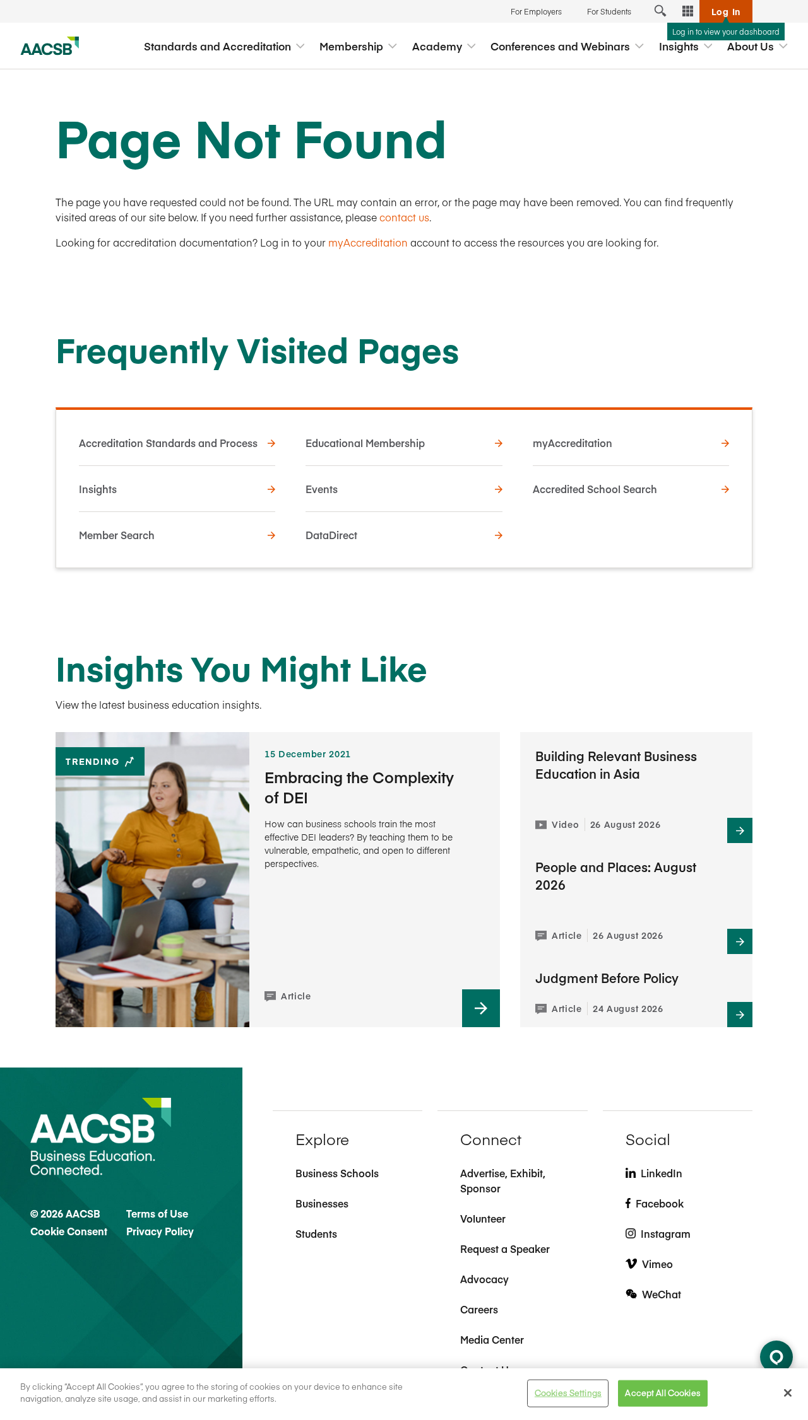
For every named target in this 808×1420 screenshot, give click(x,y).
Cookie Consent (68, 1231)
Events (322, 489)
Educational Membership (365, 443)
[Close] (788, 1393)
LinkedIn (661, 1173)
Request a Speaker (505, 1248)
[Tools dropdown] (688, 11)
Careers (479, 1309)
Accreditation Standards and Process (168, 443)
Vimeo (657, 1264)
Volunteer (483, 1218)
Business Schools (337, 1173)
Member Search (117, 535)
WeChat (661, 1294)
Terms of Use (157, 1213)
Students (316, 1233)
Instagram (666, 1233)
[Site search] (660, 11)
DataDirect (331, 535)
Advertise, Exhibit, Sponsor (502, 1180)
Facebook (660, 1203)
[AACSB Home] (50, 46)
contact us (404, 217)
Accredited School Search (595, 489)
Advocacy (484, 1279)
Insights (98, 489)
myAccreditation (368, 242)
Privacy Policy (160, 1231)
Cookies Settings (568, 1393)
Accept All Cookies (662, 1393)
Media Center (492, 1339)
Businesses (321, 1203)
